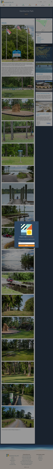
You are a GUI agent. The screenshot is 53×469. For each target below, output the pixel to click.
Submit (26, 245)
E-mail (19, 241)
